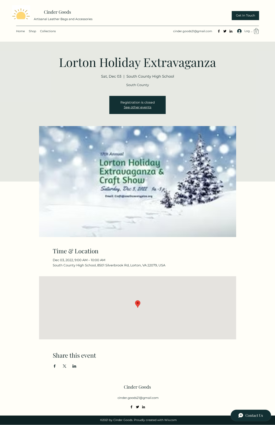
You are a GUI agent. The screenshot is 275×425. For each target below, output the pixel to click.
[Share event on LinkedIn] (74, 366)
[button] (256, 31)
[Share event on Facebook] (55, 366)
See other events (137, 107)
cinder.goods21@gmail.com (192, 31)
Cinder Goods (58, 12)
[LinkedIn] (231, 31)
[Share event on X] (64, 366)
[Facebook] (219, 31)
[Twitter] (225, 31)
